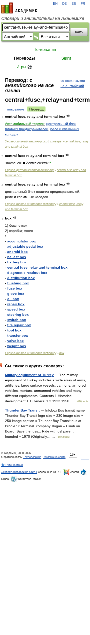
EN (55, 3)
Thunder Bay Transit (22, 410)
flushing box (18, 283)
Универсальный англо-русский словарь (33, 141)
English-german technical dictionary (29, 170)
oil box (13, 299)
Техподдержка (32, 456)
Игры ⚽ (24, 67)
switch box (16, 320)
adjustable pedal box (25, 246)
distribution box (21, 278)
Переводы (24, 58)
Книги (65, 58)
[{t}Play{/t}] (68, 116)
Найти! (79, 32)
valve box (15, 341)
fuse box (14, 288)
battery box (17, 262)
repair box (15, 304)
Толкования (45, 49)
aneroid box (17, 252)
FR (83, 3)
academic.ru (19, 7)
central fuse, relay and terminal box (37, 267)
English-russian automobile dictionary (30, 204)
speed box (16, 309)
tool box (14, 330)
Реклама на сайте (54, 456)
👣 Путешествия (12, 464)
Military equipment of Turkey (29, 375)
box (61, 353)
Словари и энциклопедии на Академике (42, 18)
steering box (18, 315)
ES (74, 3)
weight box (16, 346)
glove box (15, 294)
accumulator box (21, 241)
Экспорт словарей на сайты (19, 471)
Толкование (14, 109)
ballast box (16, 257)
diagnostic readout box (27, 273)
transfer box (17, 335)
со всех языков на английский (72, 83)
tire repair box (19, 325)
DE (64, 3)
